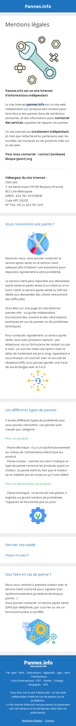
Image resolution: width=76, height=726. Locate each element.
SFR (45, 684)
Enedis (47, 680)
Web (21, 672)
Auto (67, 672)
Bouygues (34, 684)
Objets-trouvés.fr (17, 555)
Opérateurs (34, 672)
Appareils (49, 672)
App (59, 672)
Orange (58, 680)
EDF (38, 680)
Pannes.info (38, 6)
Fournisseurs (39, 676)
